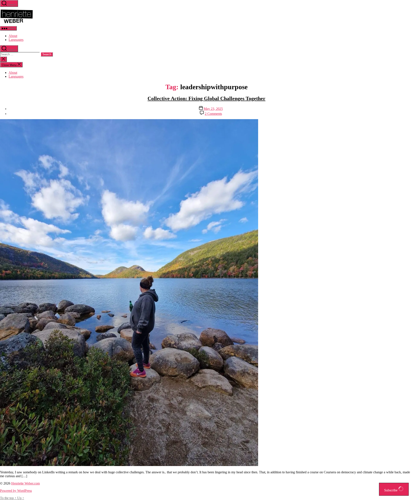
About (13, 36)
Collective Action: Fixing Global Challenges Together (206, 98)
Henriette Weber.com (25, 483)
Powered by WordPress (16, 490)
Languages (16, 40)
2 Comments (213, 113)
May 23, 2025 (213, 109)
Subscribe (391, 490)
